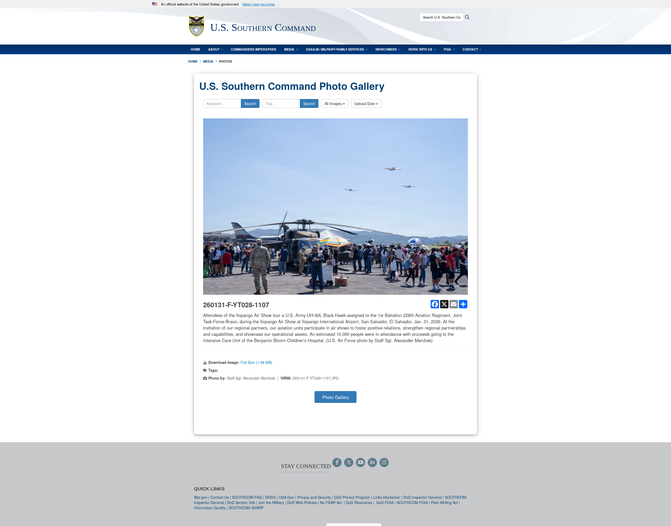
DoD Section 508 (241, 502)
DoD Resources (359, 502)
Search (250, 103)
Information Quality (209, 507)
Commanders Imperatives (253, 49)
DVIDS (270, 497)
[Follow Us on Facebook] (337, 462)
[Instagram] (384, 462)
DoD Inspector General (422, 497)
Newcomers (386, 49)
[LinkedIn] (372, 462)
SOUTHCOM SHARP (246, 507)
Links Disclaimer (386, 497)
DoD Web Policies (302, 502)
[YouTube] (360, 462)
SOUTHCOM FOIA (412, 502)
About (213, 49)
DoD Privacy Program (352, 497)
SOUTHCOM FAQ (247, 497)
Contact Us (219, 497)
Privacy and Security (314, 497)
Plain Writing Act (444, 502)
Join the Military (271, 502)
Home (195, 49)
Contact (470, 49)
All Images (333, 103)
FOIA (447, 49)
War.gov (200, 497)
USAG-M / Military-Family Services (335, 49)
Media (289, 49)
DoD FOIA (384, 502)
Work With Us (420, 49)
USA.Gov (286, 497)
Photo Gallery (335, 397)
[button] (261, 4)
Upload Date (365, 103)
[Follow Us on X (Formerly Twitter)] (348, 462)
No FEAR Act (331, 502)
